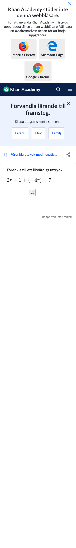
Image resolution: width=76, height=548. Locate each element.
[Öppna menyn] (70, 89)
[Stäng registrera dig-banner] (68, 103)
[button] (32, 192)
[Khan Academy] (20, 89)
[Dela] (68, 154)
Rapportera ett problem (57, 217)
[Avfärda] (69, 3)
